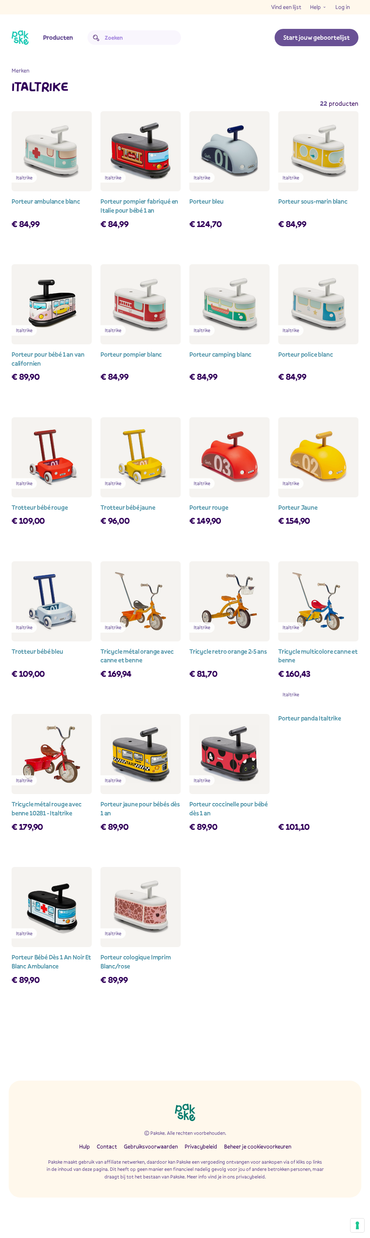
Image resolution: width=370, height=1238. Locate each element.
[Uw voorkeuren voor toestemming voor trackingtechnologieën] (357, 1225)
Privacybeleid (201, 1146)
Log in (342, 6)
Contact (107, 1146)
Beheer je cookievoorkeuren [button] (257, 1146)
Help (315, 6)
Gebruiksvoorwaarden (151, 1146)
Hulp (84, 1146)
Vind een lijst (286, 6)
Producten (58, 37)
